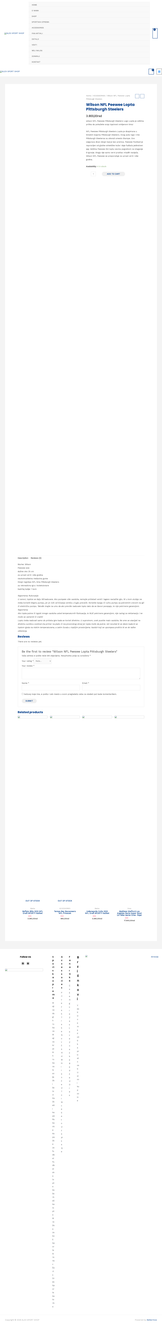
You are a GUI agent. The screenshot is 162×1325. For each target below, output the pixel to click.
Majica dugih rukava (53, 1017)
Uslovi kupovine (78, 1086)
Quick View (33, 904)
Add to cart (113, 174)
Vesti (78, 1009)
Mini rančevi (62, 1074)
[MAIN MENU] (159, 71)
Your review (28, 666)
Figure (69, 1007)
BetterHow (152, 1320)
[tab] (23, 558)
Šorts (53, 1271)
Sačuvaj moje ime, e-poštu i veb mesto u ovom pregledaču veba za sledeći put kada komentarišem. (70, 694)
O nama (78, 1023)
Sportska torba (53, 1296)
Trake (61, 1024)
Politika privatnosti (78, 1051)
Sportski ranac (53, 1253)
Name (25, 683)
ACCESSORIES (99, 96)
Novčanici (62, 1045)
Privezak (61, 1003)
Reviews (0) (36, 558)
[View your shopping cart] (155, 33)
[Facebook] (23, 963)
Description (23, 558)
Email (85, 683)
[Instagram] (28, 963)
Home (88, 96)
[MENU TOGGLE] (146, 22)
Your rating (28, 661)
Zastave (69, 1028)
